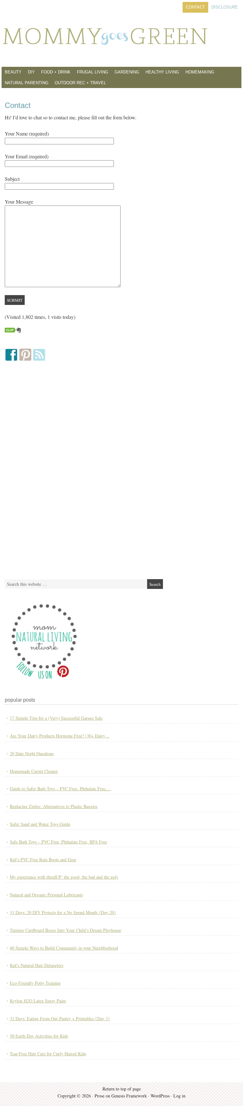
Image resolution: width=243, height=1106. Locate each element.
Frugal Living (92, 72)
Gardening (127, 72)
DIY (31, 72)
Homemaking (199, 72)
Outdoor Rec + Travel (80, 82)
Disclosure (224, 7)
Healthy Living (162, 72)
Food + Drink (56, 72)
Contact (195, 7)
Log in (179, 1096)
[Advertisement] (52, 470)
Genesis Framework (129, 1096)
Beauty (13, 72)
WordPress (160, 1096)
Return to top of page (122, 1089)
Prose (99, 1096)
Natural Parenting (26, 82)
